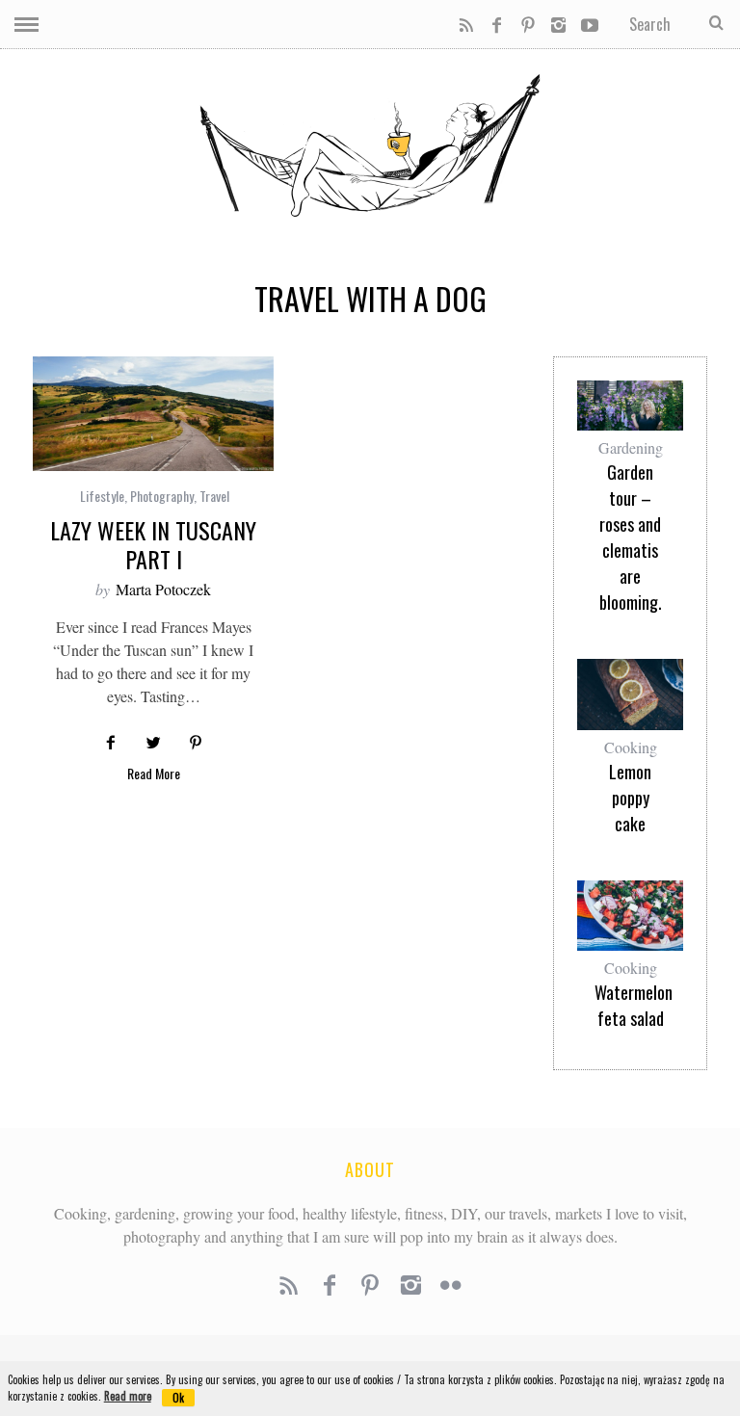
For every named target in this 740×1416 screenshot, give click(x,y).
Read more (127, 1395)
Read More (153, 775)
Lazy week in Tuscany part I (153, 544)
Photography (162, 495)
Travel (214, 495)
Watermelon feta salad (630, 1005)
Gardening (630, 447)
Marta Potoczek (163, 589)
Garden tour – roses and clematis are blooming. (630, 537)
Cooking (630, 747)
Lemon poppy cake (630, 797)
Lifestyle (102, 495)
